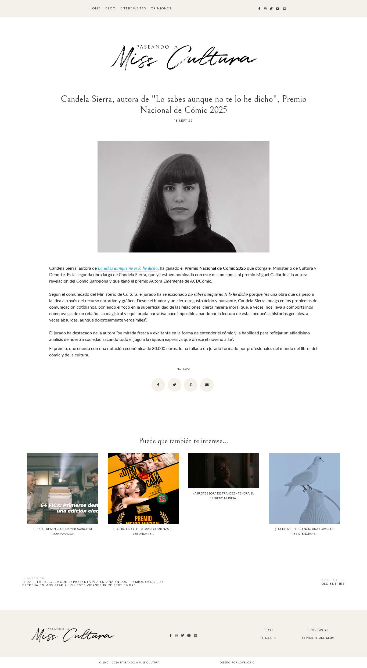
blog (110, 8)
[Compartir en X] (174, 385)
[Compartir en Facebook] (158, 385)
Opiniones (161, 8)
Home (95, 8)
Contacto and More (318, 638)
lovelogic (246, 662)
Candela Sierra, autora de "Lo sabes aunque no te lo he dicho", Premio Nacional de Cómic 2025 (184, 104)
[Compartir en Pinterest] (190, 385)
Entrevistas (133, 8)
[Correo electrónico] (207, 385)
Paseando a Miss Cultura (140, 662)
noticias (183, 369)
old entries (333, 584)
